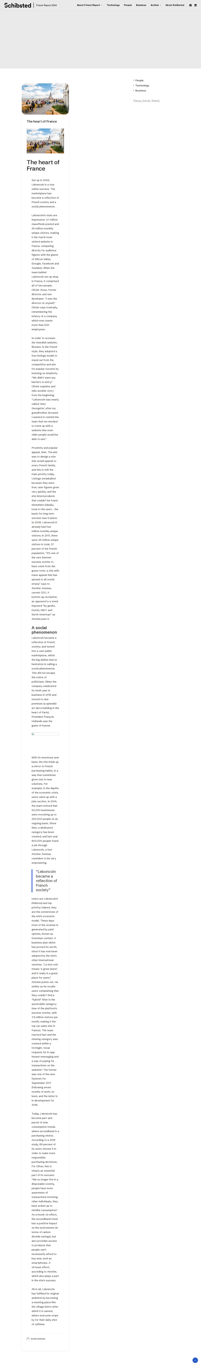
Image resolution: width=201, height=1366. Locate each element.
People (128, 5)
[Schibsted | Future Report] (34, 5)
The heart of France (42, 121)
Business (141, 5)
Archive (155, 5)
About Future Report (88, 5)
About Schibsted (175, 5)
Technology (113, 5)
